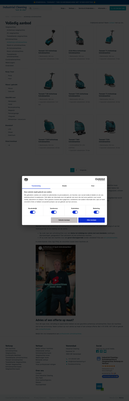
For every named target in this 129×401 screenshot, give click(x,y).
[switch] (54, 212)
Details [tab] (64, 186)
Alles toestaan (91, 220)
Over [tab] (92, 186)
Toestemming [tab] (36, 186)
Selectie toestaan (64, 220)
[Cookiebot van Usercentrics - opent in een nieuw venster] (96, 179)
